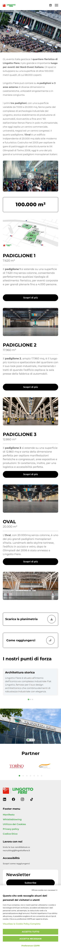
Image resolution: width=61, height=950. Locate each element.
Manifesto (8, 814)
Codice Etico (10, 834)
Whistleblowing (12, 819)
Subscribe (30, 883)
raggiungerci (23, 863)
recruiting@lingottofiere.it (16, 850)
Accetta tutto (30, 932)
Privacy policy (11, 829)
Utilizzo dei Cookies (14, 824)
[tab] (28, 699)
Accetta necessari (30, 939)
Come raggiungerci (20, 640)
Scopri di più (30, 297)
